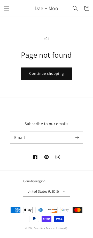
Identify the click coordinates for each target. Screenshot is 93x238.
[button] (6, 8)
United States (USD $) (43, 191)
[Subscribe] (77, 137)
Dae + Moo (39, 228)
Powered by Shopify (57, 228)
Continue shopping (46, 73)
